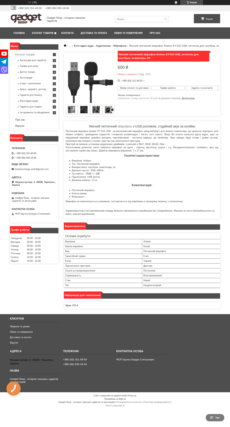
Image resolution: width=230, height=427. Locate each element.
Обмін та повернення (128, 33)
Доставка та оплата (94, 33)
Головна (19, 33)
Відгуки (19, 125)
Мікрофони (119, 45)
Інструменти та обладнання (35, 112)
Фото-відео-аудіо (84, 45)
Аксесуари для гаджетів (33, 60)
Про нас (155, 33)
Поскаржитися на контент (129, 402)
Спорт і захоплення (30, 83)
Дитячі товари (27, 72)
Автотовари (26, 77)
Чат (217, 417)
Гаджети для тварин (31, 106)
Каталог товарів (42, 33)
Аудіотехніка (103, 45)
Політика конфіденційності (158, 402)
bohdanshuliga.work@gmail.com (32, 169)
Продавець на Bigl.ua (115, 399)
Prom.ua (132, 395)
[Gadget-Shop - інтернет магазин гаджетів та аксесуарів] (26, 19)
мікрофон (125, 126)
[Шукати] (166, 19)
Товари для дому (29, 66)
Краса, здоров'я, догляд (33, 89)
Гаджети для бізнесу (31, 95)
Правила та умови (20, 326)
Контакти (67, 33)
